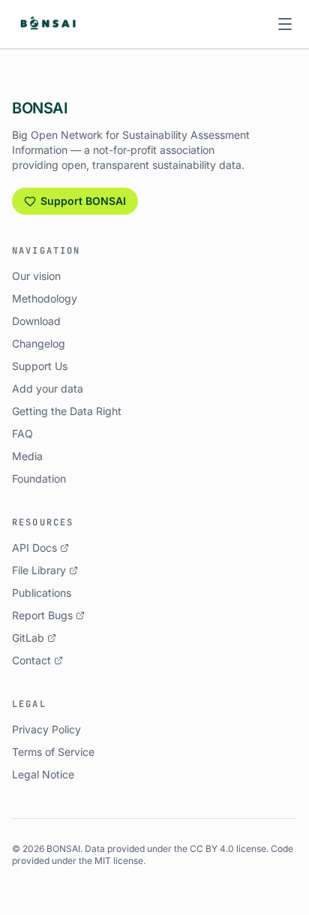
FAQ (22, 433)
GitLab (28, 637)
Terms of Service (53, 751)
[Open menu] (285, 24)
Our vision (36, 275)
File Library (39, 570)
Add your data (47, 388)
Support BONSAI (83, 200)
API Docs (34, 547)
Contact (31, 660)
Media (27, 456)
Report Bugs (42, 615)
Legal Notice (43, 774)
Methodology (44, 298)
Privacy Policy (46, 729)
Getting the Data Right (67, 411)
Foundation (39, 478)
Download (36, 321)
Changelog (38, 343)
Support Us (40, 366)
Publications (41, 592)
